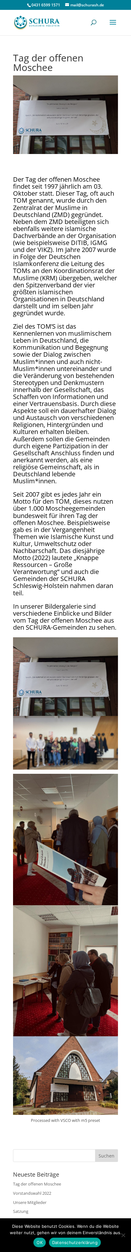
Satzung (20, 1211)
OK (40, 1242)
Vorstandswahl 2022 (32, 1193)
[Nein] (123, 1235)
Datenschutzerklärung (75, 1242)
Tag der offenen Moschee (37, 1184)
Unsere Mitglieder (29, 1202)
